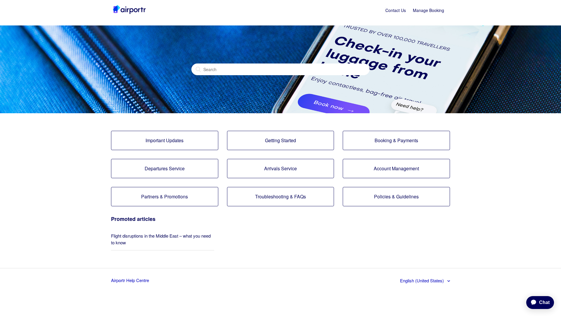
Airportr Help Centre (130, 280)
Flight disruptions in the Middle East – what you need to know (161, 239)
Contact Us (395, 10)
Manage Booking (428, 10)
